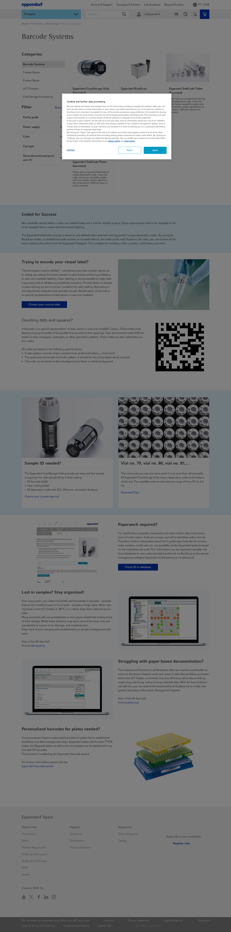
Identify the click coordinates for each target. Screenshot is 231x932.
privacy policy (114, 141)
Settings (71, 150)
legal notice (129, 141)
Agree (155, 150)
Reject (130, 150)
